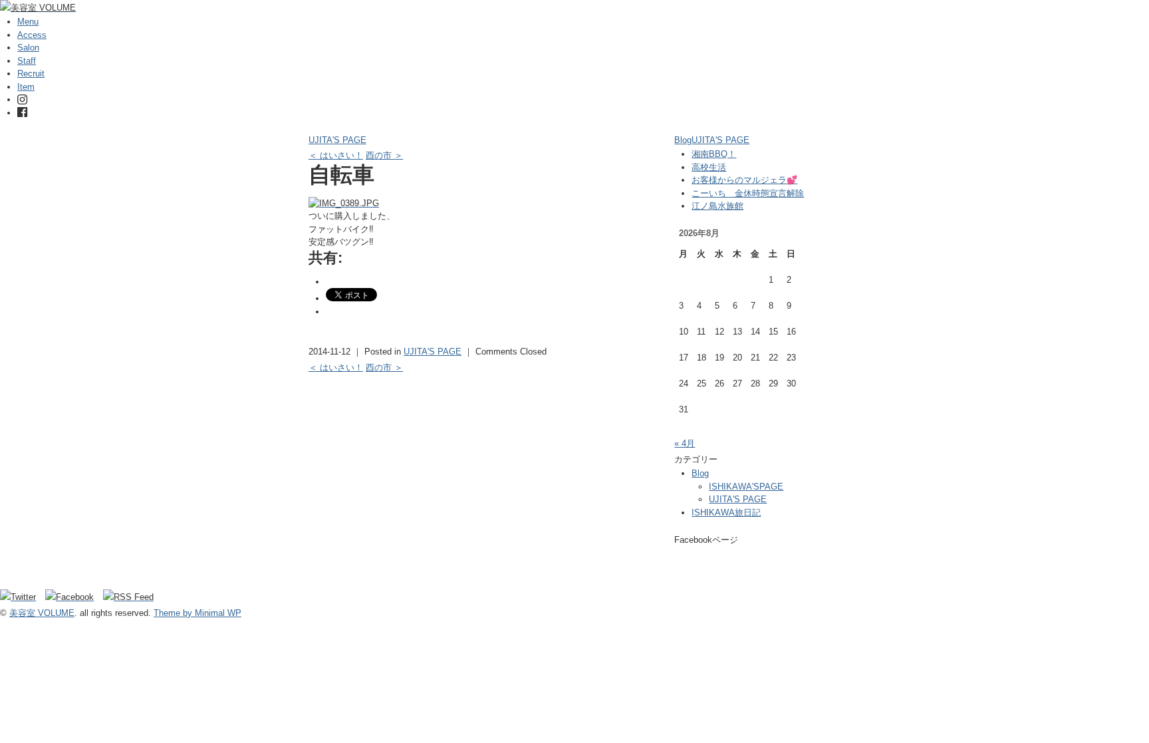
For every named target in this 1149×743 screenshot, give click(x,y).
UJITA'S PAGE (337, 140)
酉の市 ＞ (384, 155)
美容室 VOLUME (41, 613)
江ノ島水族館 (717, 206)
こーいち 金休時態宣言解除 (748, 193)
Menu (28, 22)
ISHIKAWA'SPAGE (746, 487)
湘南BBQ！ (714, 154)
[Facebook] (22, 113)
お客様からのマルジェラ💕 (744, 180)
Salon (28, 48)
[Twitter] (21, 597)
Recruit (31, 73)
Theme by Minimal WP (197, 613)
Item (26, 87)
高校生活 (709, 167)
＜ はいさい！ (336, 155)
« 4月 (684, 443)
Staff (26, 61)
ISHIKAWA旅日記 (726, 513)
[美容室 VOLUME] (38, 8)
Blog (683, 140)
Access (32, 35)
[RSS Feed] (128, 597)
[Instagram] (22, 99)
